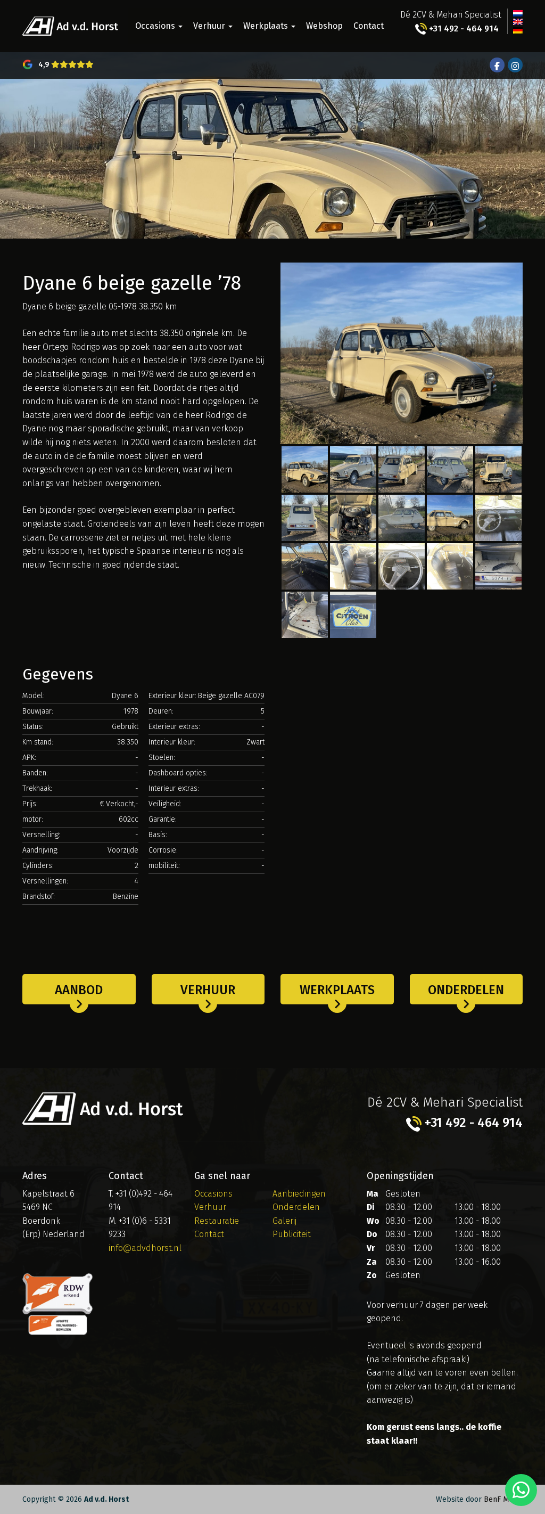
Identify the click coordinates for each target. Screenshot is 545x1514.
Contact (368, 26)
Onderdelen (466, 990)
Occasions (156, 26)
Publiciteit (291, 1234)
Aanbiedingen (299, 1194)
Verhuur (210, 26)
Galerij (284, 1221)
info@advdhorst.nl (145, 1248)
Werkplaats (266, 26)
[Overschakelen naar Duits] (518, 30)
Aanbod (79, 990)
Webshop (324, 26)
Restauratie (216, 1221)
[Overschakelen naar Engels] (518, 21)
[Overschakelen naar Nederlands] (518, 13)
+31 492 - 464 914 (463, 28)
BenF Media (503, 1499)
